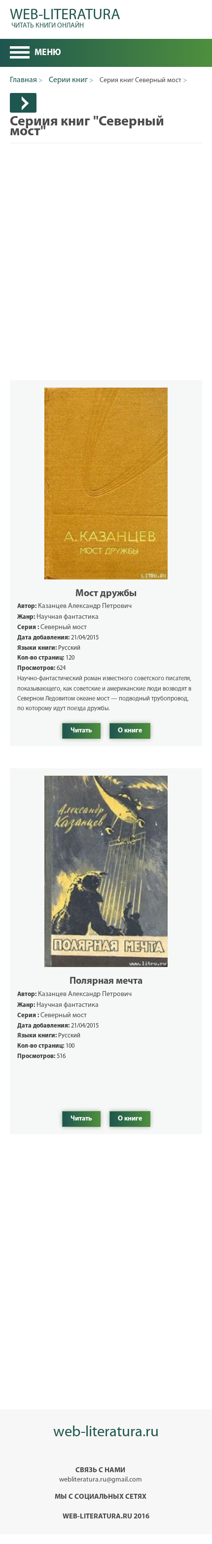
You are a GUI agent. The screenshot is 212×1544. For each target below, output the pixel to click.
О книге (130, 730)
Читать (81, 730)
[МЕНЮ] (20, 53)
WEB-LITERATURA (65, 17)
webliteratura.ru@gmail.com (100, 1479)
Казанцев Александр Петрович (85, 606)
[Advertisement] (106, 249)
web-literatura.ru (106, 1432)
